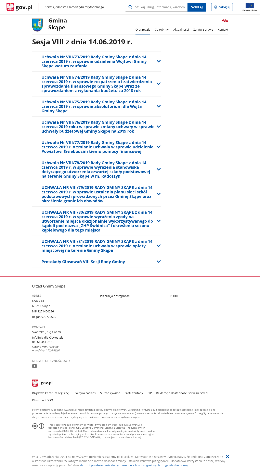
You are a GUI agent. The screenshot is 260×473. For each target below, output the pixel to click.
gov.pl (47, 383)
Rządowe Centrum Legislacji (51, 393)
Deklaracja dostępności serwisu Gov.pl (182, 393)
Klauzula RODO (42, 400)
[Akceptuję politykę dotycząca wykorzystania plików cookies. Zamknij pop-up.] (227, 456)
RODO (174, 296)
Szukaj (197, 7)
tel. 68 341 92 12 (43, 342)
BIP (149, 393)
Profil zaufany (134, 393)
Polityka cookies (85, 393)
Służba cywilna (110, 393)
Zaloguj (225, 8)
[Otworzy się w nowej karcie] (34, 366)
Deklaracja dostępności (114, 296)
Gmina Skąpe (57, 24)
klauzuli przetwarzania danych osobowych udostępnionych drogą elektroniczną (134, 465)
